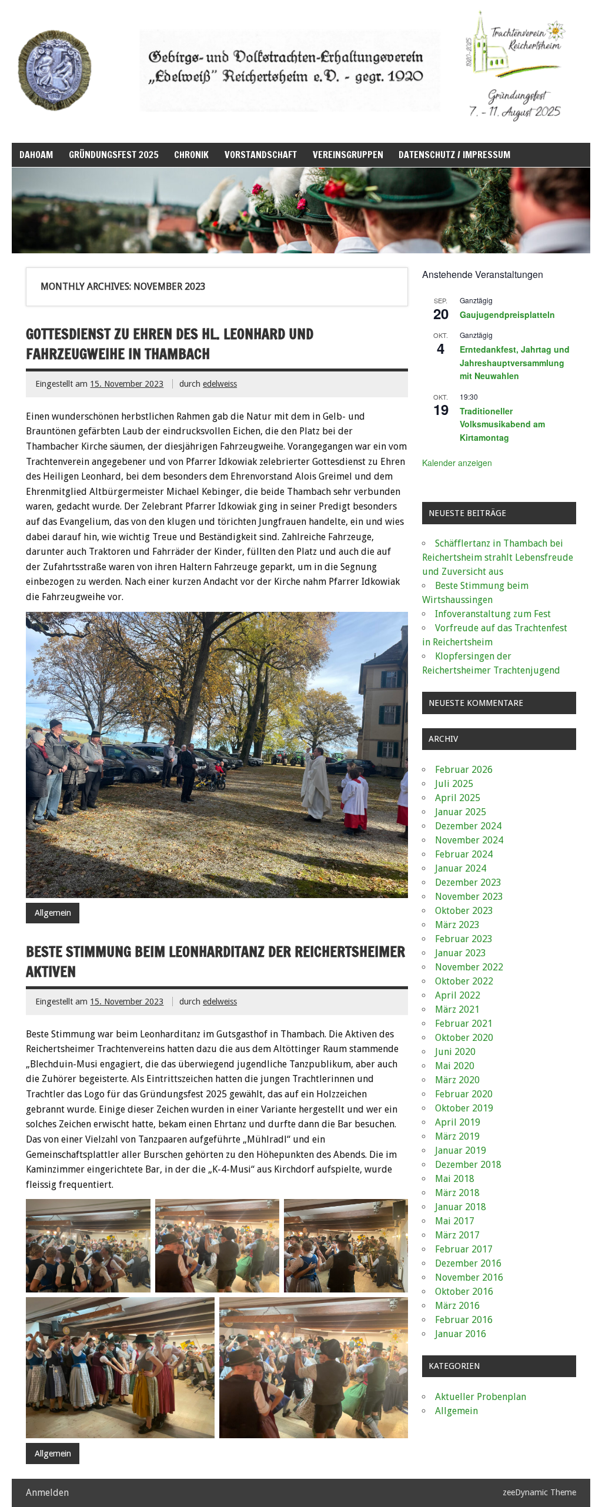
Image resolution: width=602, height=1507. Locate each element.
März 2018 (457, 1192)
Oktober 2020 (464, 1037)
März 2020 (457, 1080)
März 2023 (457, 924)
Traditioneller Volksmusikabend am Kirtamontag (502, 424)
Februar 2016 (464, 1319)
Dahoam (36, 154)
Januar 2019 (460, 1150)
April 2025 (457, 797)
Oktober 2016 (464, 1291)
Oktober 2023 (464, 910)
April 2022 (457, 995)
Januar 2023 (460, 953)
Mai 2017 (454, 1221)
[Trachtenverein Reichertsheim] (300, 129)
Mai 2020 (454, 1065)
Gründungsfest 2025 (114, 154)
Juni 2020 (455, 1051)
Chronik (191, 154)
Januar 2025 (460, 812)
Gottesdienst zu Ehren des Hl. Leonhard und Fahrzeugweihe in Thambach (169, 344)
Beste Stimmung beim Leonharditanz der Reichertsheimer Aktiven (215, 962)
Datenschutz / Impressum (454, 154)
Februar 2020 (464, 1094)
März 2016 (457, 1305)
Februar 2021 (464, 1023)
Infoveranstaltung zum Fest (493, 613)
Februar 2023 (464, 939)
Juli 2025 (454, 783)
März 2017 (457, 1235)
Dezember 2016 (468, 1263)
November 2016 (469, 1277)
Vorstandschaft (261, 154)
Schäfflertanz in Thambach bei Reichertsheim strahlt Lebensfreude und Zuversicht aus (497, 557)
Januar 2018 (460, 1207)
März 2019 (457, 1136)
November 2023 (469, 896)
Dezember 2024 (468, 826)
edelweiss (220, 384)
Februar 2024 (464, 854)
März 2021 (457, 1009)
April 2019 (457, 1122)
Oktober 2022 (464, 981)
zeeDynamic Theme (539, 1492)
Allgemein (53, 912)
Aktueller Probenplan (480, 1396)
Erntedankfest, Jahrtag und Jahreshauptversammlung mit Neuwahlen (515, 362)
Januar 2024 (460, 868)
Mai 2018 (454, 1178)
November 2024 (469, 840)
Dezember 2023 (468, 882)
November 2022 (469, 967)
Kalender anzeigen (457, 462)
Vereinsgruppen (348, 154)
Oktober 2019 (464, 1108)
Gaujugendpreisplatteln (507, 314)
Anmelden (47, 1492)
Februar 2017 (464, 1249)
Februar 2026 (464, 769)
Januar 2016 (460, 1333)
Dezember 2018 (468, 1164)
